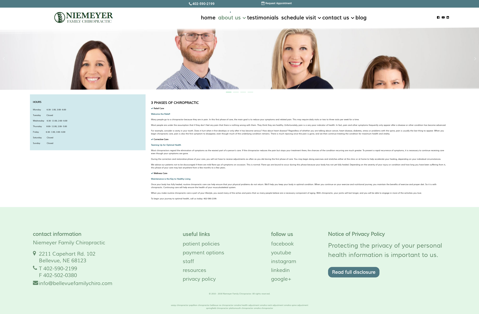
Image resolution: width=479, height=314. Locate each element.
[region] (239, 4)
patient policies (201, 243)
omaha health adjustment (246, 305)
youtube (281, 252)
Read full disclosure (353, 272)
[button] (4, 59)
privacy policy (199, 279)
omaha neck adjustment (271, 305)
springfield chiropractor (217, 308)
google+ (281, 279)
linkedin (280, 270)
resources (194, 270)
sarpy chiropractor (179, 305)
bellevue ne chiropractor (222, 305)
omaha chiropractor (263, 308)
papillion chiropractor (199, 305)
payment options (203, 252)
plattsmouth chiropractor (241, 308)
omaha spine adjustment (296, 305)
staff (188, 261)
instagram (283, 261)
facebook (282, 243)
